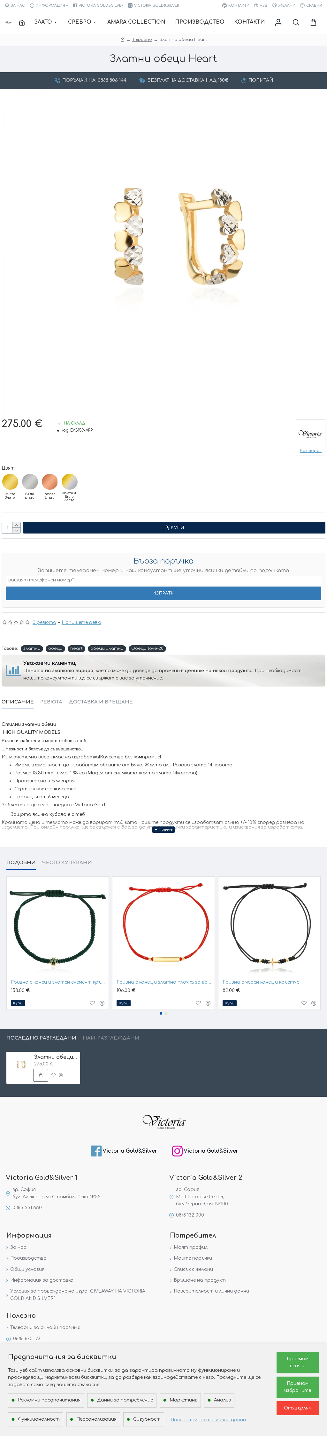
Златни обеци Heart (56, 1057)
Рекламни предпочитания (49, 1400)
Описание (18, 702)
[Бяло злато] (30, 481)
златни (32, 648)
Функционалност (39, 1419)
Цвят (8, 468)
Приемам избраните (297, 1387)
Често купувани (67, 862)
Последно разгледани (41, 1038)
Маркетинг (183, 1400)
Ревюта (51, 702)
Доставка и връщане (101, 702)
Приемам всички (297, 1362)
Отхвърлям (298, 1408)
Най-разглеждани (111, 1038)
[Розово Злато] (49, 481)
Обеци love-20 (147, 648)
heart (76, 648)
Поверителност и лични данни (208, 1419)
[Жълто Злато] (10, 481)
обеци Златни (107, 648)
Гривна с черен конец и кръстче (261, 982)
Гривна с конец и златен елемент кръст (59, 982)
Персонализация (96, 1419)
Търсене (142, 39)
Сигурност (147, 1419)
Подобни (21, 862)
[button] (161, 1013)
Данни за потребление (125, 1400)
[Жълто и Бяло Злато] (69, 481)
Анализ (222, 1400)
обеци (55, 648)
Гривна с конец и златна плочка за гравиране (165, 982)
